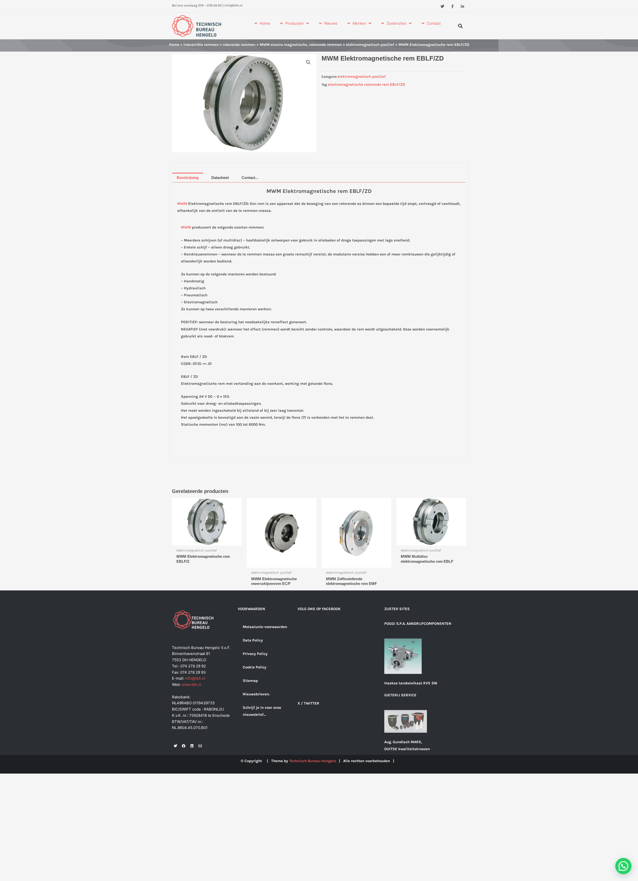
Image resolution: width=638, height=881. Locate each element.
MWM (182, 203)
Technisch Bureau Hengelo (312, 761)
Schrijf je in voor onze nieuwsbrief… (262, 711)
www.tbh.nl (191, 684)
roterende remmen (239, 44)
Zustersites (396, 23)
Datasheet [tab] (220, 177)
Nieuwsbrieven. (256, 694)
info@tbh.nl (233, 5)
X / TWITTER (308, 703)
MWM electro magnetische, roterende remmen (301, 44)
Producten (294, 23)
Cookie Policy (254, 667)
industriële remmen (201, 44)
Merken (359, 23)
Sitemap (250, 680)
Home (265, 23)
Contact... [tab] (249, 177)
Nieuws (330, 23)
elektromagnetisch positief (370, 44)
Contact (434, 23)
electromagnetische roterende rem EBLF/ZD (366, 84)
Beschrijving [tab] (188, 177)
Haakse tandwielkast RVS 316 (410, 683)
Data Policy (253, 640)
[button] (460, 26)
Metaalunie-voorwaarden (265, 627)
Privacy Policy (255, 653)
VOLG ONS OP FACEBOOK (319, 609)
